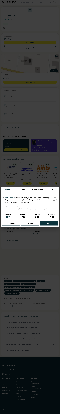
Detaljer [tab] (23, 189)
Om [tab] (52, 189)
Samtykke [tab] (7, 189)
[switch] (23, 217)
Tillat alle (49, 223)
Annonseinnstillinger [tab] (37, 189)
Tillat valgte (30, 223)
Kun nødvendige (11, 223)
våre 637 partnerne (10, 197)
